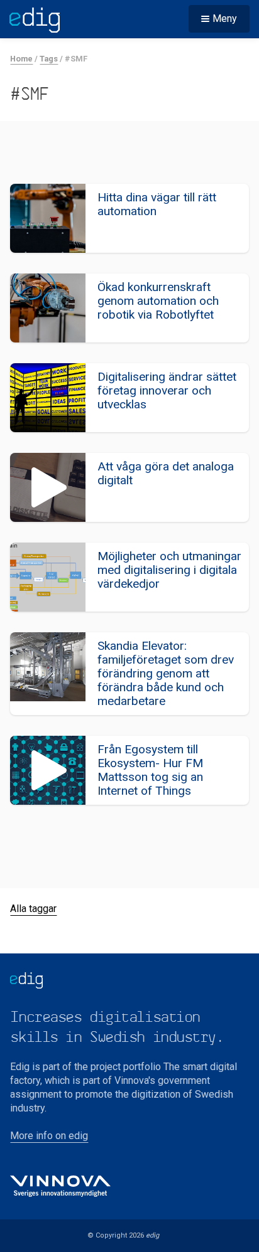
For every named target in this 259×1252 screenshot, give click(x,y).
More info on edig (49, 1136)
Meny (224, 18)
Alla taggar (33, 909)
